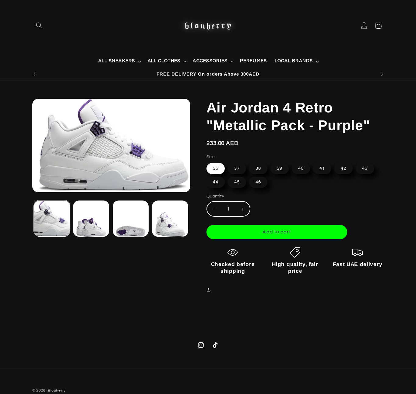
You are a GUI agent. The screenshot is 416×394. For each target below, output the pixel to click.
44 (215, 182)
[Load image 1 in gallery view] (52, 219)
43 (365, 168)
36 (215, 168)
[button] (39, 26)
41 (322, 168)
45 (237, 182)
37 (237, 168)
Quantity (215, 196)
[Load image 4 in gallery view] (170, 219)
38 (258, 168)
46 (258, 182)
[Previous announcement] (34, 74)
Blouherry (57, 390)
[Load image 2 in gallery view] (91, 219)
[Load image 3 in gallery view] (131, 219)
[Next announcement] (382, 74)
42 (343, 168)
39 (279, 168)
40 (301, 168)
